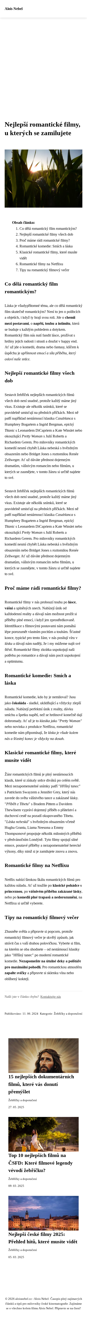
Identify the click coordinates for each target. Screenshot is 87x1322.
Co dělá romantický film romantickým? (48, 229)
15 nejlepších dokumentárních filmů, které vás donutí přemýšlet (41, 1084)
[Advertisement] (43, 63)
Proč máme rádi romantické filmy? (44, 240)
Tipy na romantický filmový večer (44, 270)
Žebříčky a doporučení (68, 1013)
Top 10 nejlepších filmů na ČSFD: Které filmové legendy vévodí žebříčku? (40, 1163)
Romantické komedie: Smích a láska (46, 246)
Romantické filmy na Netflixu (41, 264)
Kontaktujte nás (50, 996)
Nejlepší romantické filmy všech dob (46, 234)
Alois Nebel (14, 9)
